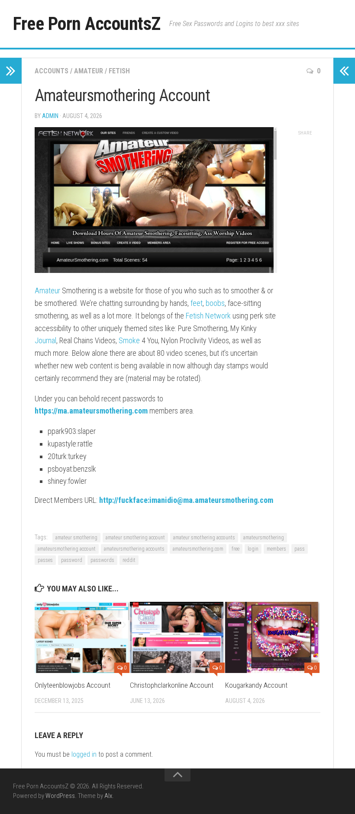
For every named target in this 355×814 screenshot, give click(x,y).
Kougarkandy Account (256, 685)
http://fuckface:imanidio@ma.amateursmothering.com (186, 500)
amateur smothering (76, 538)
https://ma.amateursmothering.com (91, 410)
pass (299, 549)
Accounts (51, 71)
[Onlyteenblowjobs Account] (82, 637)
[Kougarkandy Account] (272, 637)
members (276, 549)
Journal (45, 340)
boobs (215, 303)
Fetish (119, 71)
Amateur (88, 71)
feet (196, 303)
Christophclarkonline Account (171, 685)
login (253, 549)
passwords (102, 560)
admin (50, 115)
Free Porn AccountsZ (87, 23)
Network (218, 315)
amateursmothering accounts (134, 549)
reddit (129, 560)
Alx (108, 796)
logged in (84, 754)
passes (45, 560)
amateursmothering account (67, 549)
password (71, 560)
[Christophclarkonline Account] (177, 637)
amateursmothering (263, 538)
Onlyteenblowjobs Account (72, 685)
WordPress (60, 796)
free (235, 549)
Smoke (129, 340)
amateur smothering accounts (204, 538)
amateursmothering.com (198, 549)
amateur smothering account (135, 538)
